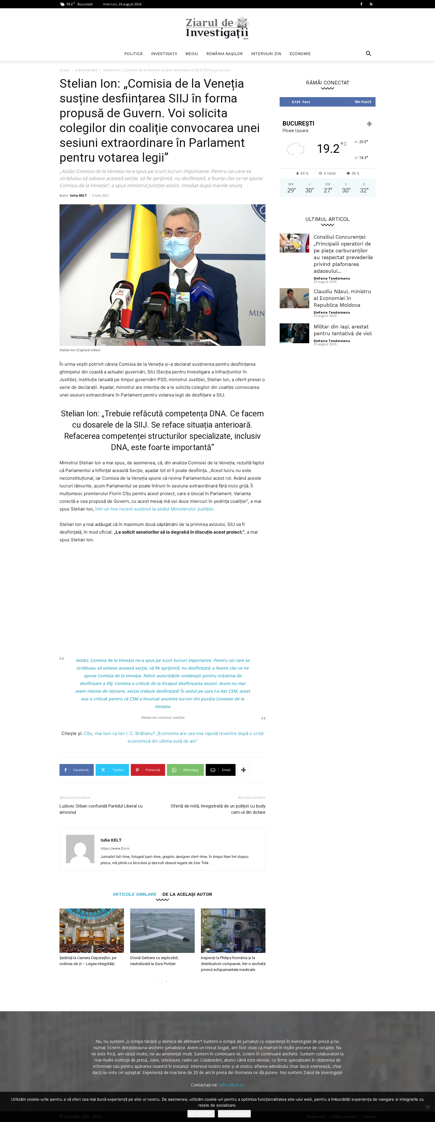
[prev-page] (156, 981)
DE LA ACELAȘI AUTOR (187, 894)
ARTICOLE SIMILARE (135, 894)
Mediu (191, 54)
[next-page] (166, 981)
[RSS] (371, 4)
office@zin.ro (231, 1085)
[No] (428, 1107)
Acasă (64, 70)
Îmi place (363, 101)
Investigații (164, 54)
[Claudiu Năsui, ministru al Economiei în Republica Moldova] (294, 298)
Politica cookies (234, 1113)
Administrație (86, 70)
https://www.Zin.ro (115, 848)
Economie (300, 54)
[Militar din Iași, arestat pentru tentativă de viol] (294, 333)
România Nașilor (224, 54)
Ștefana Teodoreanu (332, 278)
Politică (133, 54)
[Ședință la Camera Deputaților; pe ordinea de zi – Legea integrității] (91, 930)
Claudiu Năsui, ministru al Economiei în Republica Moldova (342, 298)
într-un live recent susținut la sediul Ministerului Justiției (153, 509)
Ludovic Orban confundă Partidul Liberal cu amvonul (101, 809)
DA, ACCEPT (201, 1113)
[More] (243, 770)
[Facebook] (361, 4)
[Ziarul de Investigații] (217, 27)
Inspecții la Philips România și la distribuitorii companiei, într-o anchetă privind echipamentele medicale (233, 964)
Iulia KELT (78, 195)
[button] (368, 54)
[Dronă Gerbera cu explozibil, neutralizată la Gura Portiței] (162, 930)
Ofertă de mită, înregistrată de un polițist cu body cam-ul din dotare (218, 809)
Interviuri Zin (266, 54)
